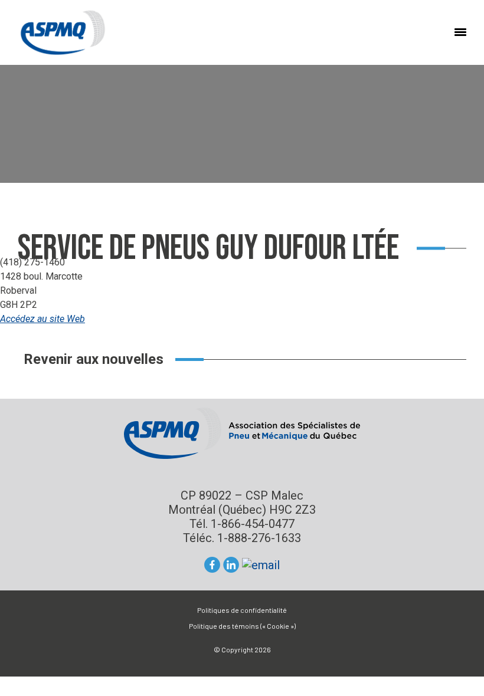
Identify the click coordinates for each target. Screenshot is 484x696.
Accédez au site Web (42, 318)
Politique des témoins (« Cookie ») (242, 626)
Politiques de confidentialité (242, 610)
